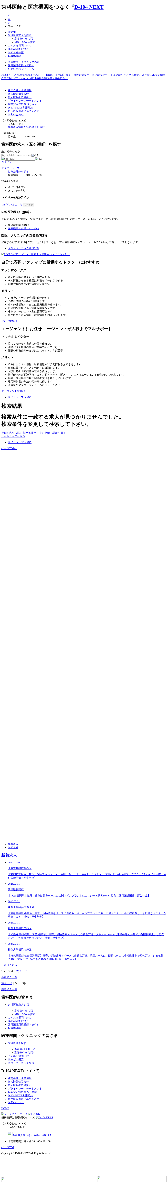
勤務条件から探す (18, 171)
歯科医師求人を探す (20, 35)
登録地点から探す (11, 432)
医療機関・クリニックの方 (23, 228)
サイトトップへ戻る (20, 397)
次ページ (21, 971)
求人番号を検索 (10, 151)
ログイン (6, 162)
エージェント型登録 (13, 391)
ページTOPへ (9, 448)
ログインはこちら (11, 204)
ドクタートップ (10, 168)
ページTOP (7, 1147)
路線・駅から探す (55, 432)
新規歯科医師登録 (18, 225)
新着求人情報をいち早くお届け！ (27, 127)
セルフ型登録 (9, 321)
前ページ (6, 983)
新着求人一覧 (9, 977)
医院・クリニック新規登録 (23, 248)
